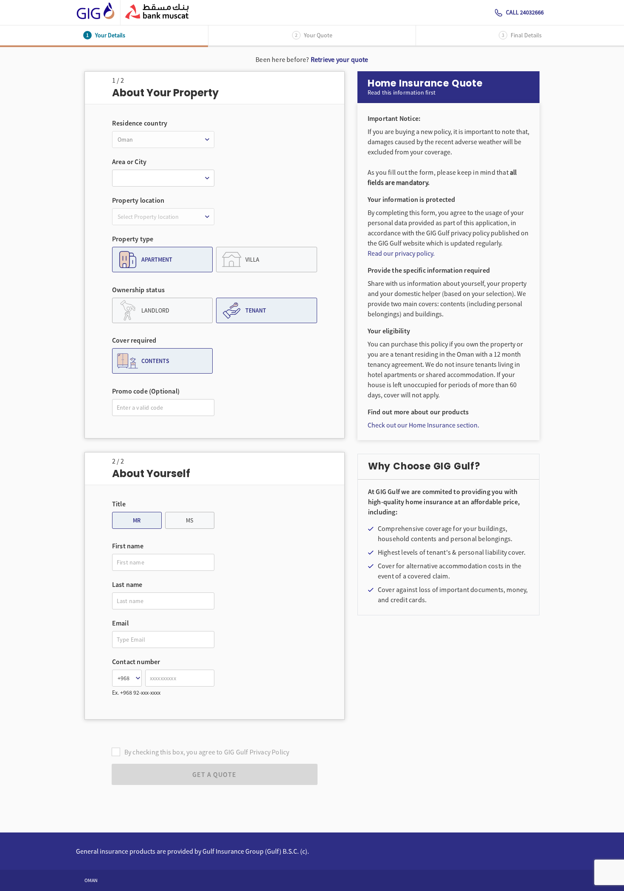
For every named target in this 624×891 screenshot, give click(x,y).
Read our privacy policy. (401, 253)
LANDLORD (155, 310)
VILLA (252, 259)
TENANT (255, 310)
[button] (163, 139)
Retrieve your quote (339, 59)
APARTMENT (156, 259)
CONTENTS (155, 361)
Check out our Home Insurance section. (423, 425)
